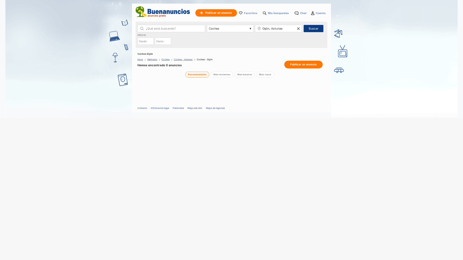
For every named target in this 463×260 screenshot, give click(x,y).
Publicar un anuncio (303, 64)
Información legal (160, 108)
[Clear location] (298, 28)
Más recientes (221, 74)
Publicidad (178, 108)
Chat (303, 13)
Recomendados (197, 74)
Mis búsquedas (278, 13)
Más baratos (244, 74)
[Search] (142, 29)
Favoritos (250, 13)
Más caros (265, 74)
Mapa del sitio (195, 108)
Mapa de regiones (215, 108)
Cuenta (321, 13)
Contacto (142, 108)
